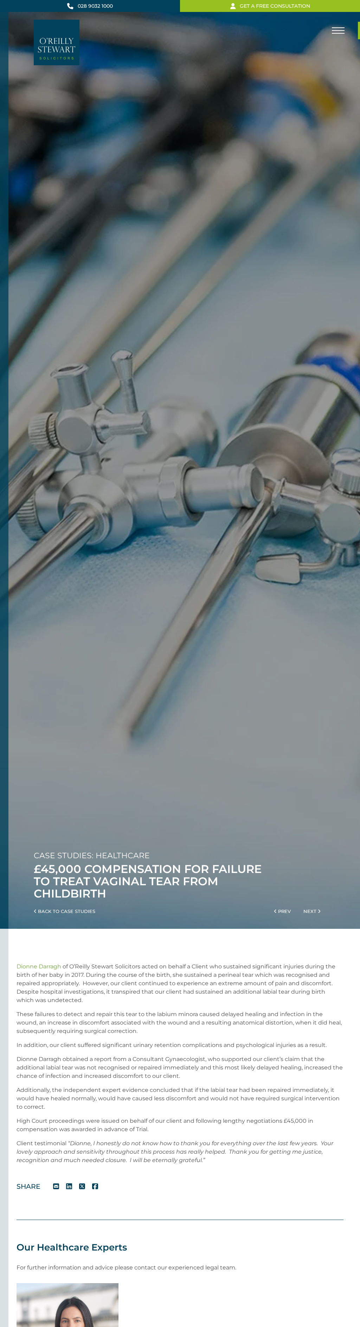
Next (310, 911)
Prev (284, 911)
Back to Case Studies (66, 911)
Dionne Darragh (39, 966)
